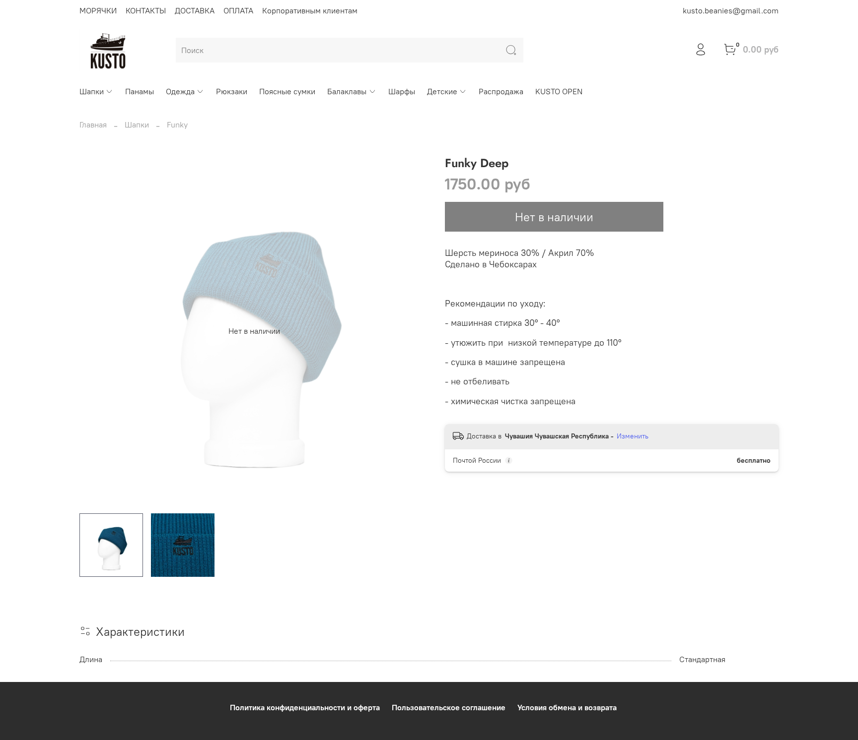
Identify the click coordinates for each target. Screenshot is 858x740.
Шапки (91, 91)
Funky (177, 124)
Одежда (180, 91)
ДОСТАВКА (194, 10)
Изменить (632, 436)
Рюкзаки (231, 91)
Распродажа (501, 91)
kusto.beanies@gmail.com (731, 10)
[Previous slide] (95, 331)
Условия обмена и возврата (567, 707)
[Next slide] (413, 331)
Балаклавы (346, 91)
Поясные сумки (287, 91)
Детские (442, 91)
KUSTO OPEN (558, 91)
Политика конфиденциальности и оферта (305, 707)
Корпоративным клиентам (310, 10)
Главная (93, 124)
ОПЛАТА (238, 10)
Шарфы (401, 91)
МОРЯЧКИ (98, 10)
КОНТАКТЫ (146, 10)
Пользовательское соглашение (448, 707)
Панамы (139, 91)
